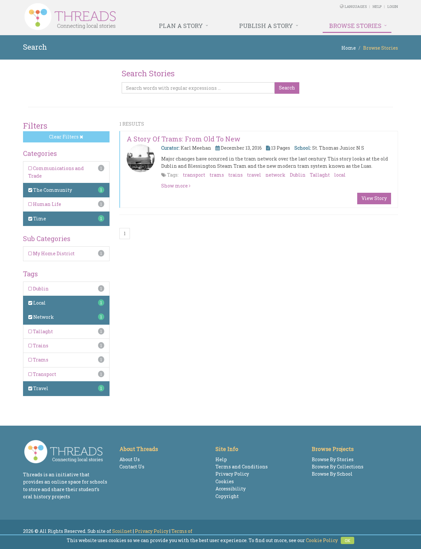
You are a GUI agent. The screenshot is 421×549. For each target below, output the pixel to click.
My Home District (53, 253)
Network (43, 317)
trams (217, 175)
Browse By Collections (337, 466)
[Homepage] (139, 17)
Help (377, 6)
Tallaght (42, 331)
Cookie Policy (322, 540)
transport (194, 175)
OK (347, 540)
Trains (40, 345)
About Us (129, 459)
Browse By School (332, 474)
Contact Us (131, 466)
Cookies (224, 481)
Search (287, 88)
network (275, 175)
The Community (52, 190)
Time (39, 218)
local (340, 175)
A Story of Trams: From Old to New (183, 139)
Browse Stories (355, 26)
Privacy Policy (232, 474)
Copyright (227, 496)
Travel (40, 388)
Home (348, 48)
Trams (40, 360)
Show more (175, 186)
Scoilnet (122, 531)
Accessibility (230, 489)
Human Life (46, 204)
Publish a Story (266, 26)
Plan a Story (181, 26)
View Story (374, 198)
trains (235, 175)
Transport (44, 374)
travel (254, 175)
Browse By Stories (333, 459)
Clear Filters (64, 137)
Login (392, 6)
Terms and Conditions (241, 466)
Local (39, 303)
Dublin (40, 289)
